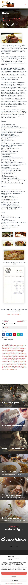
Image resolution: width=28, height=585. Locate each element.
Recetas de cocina (10, 518)
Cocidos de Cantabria (12, 472)
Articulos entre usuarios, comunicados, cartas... (13, 497)
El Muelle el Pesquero (8, 356)
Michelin (23, 361)
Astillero (19, 345)
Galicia (11, 358)
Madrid (11, 361)
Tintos (23, 366)
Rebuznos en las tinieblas (13, 425)
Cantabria (7, 349)
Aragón (13, 345)
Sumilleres (16, 366)
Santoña (9, 366)
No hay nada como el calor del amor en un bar (13, 405)
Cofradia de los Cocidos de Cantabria (12, 352)
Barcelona (14, 347)
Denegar (14, 576)
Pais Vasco (8, 364)
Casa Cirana (17, 348)
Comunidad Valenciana (9, 353)
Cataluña (20, 350)
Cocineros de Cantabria (13, 449)
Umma (13, 367)
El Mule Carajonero (14, 526)
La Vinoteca (18, 359)
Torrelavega (6, 367)
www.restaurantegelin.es (14, 314)
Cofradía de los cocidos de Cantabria (11, 474)
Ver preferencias (14, 580)
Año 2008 (6, 20)
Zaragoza (8, 369)
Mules (19, 363)
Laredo (11, 359)
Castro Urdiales (12, 350)
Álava (14, 369)
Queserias (16, 364)
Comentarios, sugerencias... (9, 428)
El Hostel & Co (22, 355)
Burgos (20, 347)
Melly (17, 361)
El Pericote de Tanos (20, 356)
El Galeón (14, 355)
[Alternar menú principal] (25, 4)
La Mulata (5, 359)
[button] (26, 558)
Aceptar (14, 573)
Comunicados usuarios (13, 495)
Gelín (6, 327)
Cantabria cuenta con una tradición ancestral (13, 520)
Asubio (7, 347)
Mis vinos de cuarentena (9, 363)
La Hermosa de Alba (20, 358)
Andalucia (6, 345)
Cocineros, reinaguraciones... (9, 451)
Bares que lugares (10, 402)
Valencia (20, 367)
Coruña (8, 355)
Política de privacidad (17, 583)
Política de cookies (9, 583)
